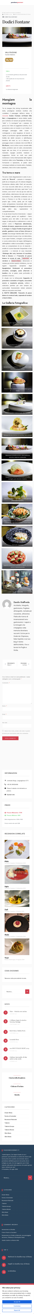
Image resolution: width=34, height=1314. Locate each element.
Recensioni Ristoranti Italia (23, 14)
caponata (25, 258)
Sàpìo (7, 886)
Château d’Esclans (17, 1086)
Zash (6, 909)
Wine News (8, 1133)
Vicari (7, 958)
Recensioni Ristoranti (11, 1119)
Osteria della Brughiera (17, 1078)
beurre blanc (16, 261)
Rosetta (17, 1095)
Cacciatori (14, 1232)
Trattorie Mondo (9, 1130)
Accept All (17, 1302)
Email (4, 714)
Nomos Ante (15, 1240)
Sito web (4, 722)
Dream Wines (8, 1113)
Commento (6, 683)
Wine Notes (8, 1136)
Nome (4, 706)
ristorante (5, 116)
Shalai (7, 935)
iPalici (7, 861)
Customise (17, 1306)
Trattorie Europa (9, 1126)
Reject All (17, 1310)
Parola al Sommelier (10, 1116)
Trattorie (7, 1123)
